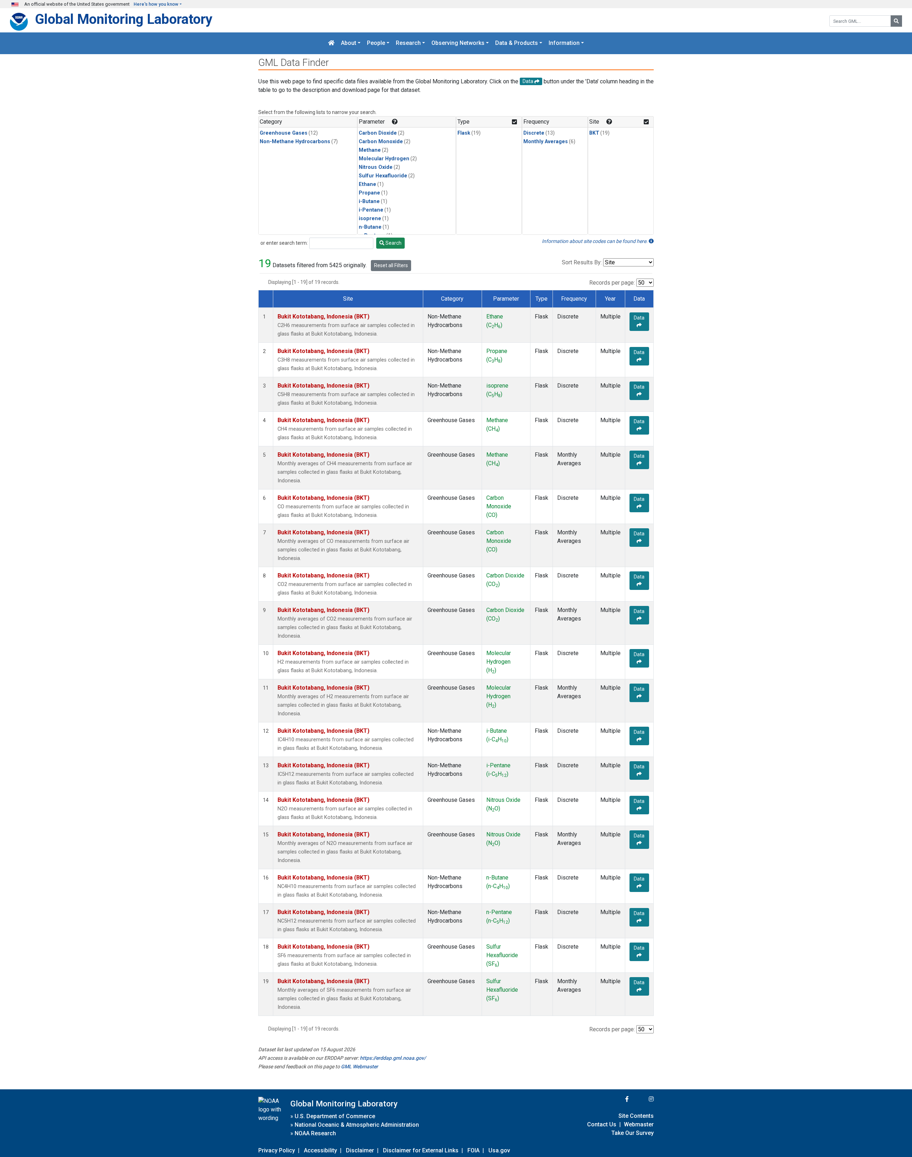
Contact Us (601, 1124)
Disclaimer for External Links (420, 1150)
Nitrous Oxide (376, 167)
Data (639, 318)
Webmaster (639, 1124)
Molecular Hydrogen (384, 159)
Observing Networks (457, 43)
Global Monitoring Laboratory (123, 19)
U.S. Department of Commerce (335, 1116)
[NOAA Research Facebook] (617, 1099)
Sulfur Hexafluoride (383, 176)
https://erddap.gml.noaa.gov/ (393, 1058)
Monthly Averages (545, 142)
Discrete (533, 133)
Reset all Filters (391, 265)
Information (564, 43)
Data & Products (516, 43)
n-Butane (370, 227)
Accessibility (320, 1150)
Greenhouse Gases (283, 133)
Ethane (367, 184)
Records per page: (612, 282)
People (376, 43)
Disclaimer (360, 1150)
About (348, 43)
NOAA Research (315, 1133)
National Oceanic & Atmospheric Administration (357, 1124)
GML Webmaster (359, 1066)
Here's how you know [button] (156, 4)
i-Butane (369, 201)
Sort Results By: (582, 262)
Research (408, 43)
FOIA (473, 1150)
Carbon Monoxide (381, 142)
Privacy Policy (276, 1150)
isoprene (370, 219)
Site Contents (636, 1115)
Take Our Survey (632, 1133)
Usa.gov (499, 1150)
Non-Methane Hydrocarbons (295, 142)
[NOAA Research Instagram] (642, 1099)
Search (392, 243)
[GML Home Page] (331, 43)
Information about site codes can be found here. (595, 241)
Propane (369, 193)
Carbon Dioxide (378, 133)
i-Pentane (371, 210)
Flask (463, 133)
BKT (594, 133)
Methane (370, 150)
